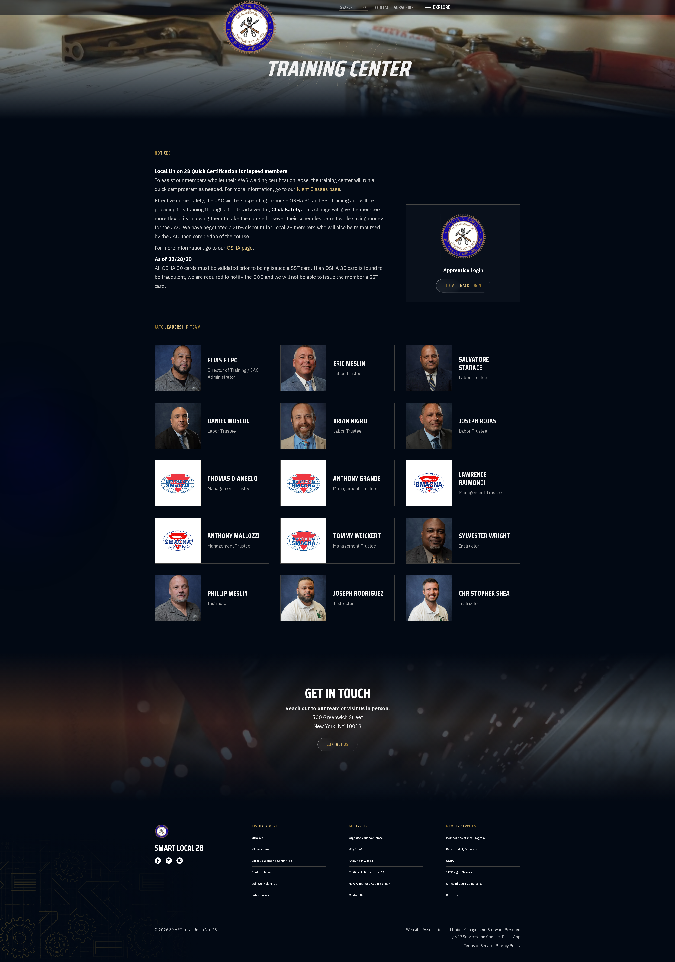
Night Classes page (318, 189)
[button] (437, 7)
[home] (249, 7)
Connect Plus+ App (503, 936)
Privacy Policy (508, 945)
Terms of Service (478, 945)
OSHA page (240, 247)
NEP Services (466, 936)
